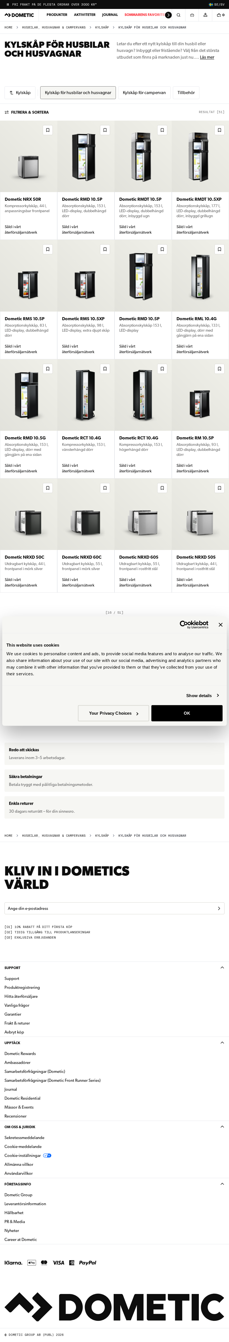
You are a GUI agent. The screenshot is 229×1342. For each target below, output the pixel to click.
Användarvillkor (18, 1173)
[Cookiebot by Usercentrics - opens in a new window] (183, 624)
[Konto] (205, 15)
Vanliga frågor (16, 1005)
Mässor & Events (19, 1107)
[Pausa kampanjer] (7, 4)
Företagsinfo (17, 1184)
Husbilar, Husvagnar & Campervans (54, 27)
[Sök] (178, 15)
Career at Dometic (38, 1239)
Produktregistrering (22, 987)
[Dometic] (19, 15)
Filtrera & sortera (30, 112)
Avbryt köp (14, 1032)
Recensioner (15, 1116)
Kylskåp (102, 27)
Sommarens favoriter (146, 15)
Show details (199, 695)
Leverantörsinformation (25, 1203)
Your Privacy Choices (110, 713)
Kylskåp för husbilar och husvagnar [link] (152, 27)
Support (12, 968)
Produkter (57, 15)
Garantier (12, 1014)
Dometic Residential (40, 1098)
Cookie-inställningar (22, 1155)
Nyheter (29, 1230)
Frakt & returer (17, 1023)
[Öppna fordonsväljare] (192, 15)
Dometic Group (36, 1194)
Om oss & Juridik (19, 1127)
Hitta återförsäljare (21, 996)
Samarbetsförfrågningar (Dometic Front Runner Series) (52, 1080)
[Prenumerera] (219, 908)
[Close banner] (221, 624)
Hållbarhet (13, 1212)
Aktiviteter (85, 15)
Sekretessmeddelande (24, 1137)
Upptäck (12, 1043)
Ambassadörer (17, 1062)
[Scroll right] (168, 15)
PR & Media (32, 1221)
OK (187, 713)
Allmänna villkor (18, 1164)
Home (8, 27)
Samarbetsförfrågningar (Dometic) (34, 1071)
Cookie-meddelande (23, 1146)
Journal (110, 15)
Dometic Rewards (20, 1053)
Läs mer (207, 57)
